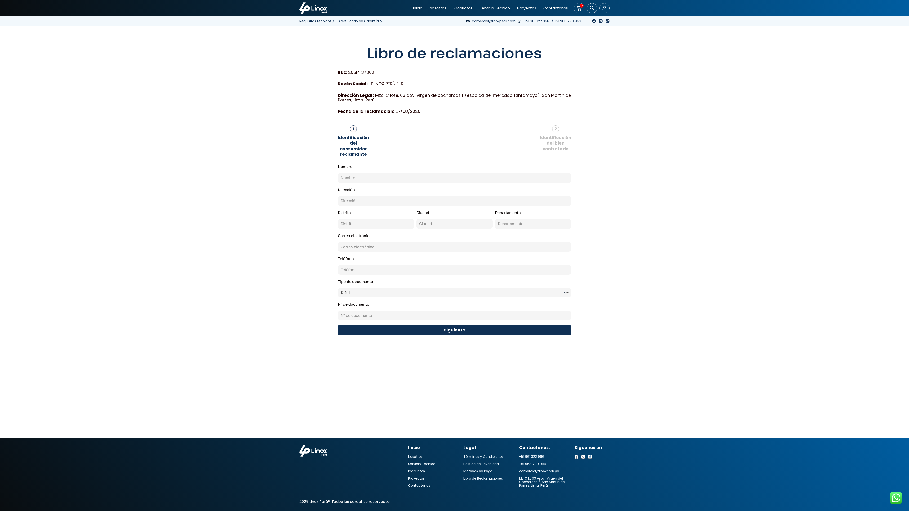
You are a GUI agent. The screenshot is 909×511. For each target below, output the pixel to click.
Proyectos (526, 8)
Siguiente (454, 330)
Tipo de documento (355, 282)
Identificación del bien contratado (555, 143)
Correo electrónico (355, 236)
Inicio (417, 8)
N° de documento (353, 304)
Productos (462, 8)
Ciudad (422, 213)
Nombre (345, 167)
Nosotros (437, 8)
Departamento (508, 213)
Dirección (346, 190)
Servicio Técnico (495, 8)
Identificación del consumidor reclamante (353, 146)
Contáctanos (555, 8)
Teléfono (346, 259)
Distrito (344, 213)
